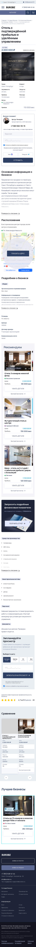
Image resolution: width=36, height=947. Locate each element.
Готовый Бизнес (12, 20)
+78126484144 (26, 511)
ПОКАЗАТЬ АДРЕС (18, 253)
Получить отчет (16, 523)
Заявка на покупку (18, 861)
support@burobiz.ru (18, 882)
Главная (4, 20)
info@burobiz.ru (6, 879)
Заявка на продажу (18, 868)
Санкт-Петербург (9, 2)
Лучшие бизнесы (13, 789)
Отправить (18, 160)
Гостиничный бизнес (25, 20)
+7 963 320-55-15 (18, 126)
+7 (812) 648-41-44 (28, 7)
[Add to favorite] (28, 353)
